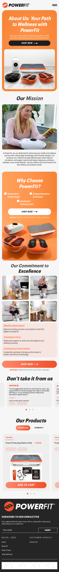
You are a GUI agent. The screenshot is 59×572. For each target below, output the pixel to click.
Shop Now (27, 364)
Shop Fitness (6, 550)
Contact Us (34, 542)
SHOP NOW (27, 212)
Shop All (5, 546)
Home (4, 542)
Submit (48, 530)
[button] (55, 5)
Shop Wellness (7, 554)
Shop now (26, 43)
